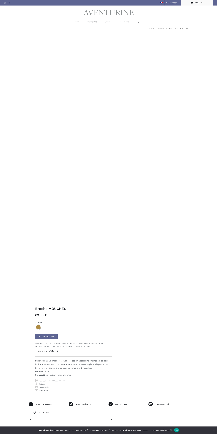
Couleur (39, 322)
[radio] (38, 327)
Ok (176, 430)
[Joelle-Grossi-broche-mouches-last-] (67, 166)
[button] (138, 22)
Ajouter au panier (46, 337)
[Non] (214, 430)
